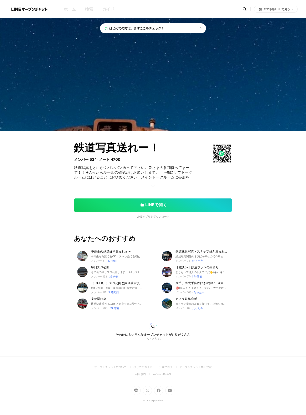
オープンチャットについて (113, 367)
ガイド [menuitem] (108, 9)
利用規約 (144, 374)
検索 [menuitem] (89, 9)
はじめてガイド (146, 367)
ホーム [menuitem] (70, 9)
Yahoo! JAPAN (162, 374)
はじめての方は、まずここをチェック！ (136, 28)
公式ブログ (169, 367)
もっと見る (153, 338)
